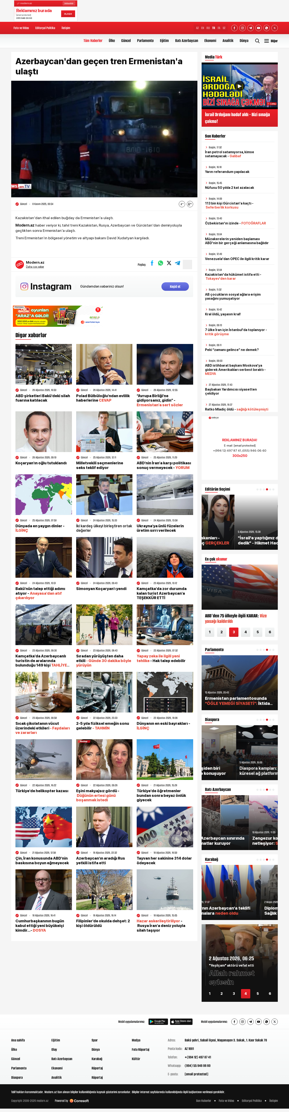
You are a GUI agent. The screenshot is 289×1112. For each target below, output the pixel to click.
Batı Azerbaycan (186, 40)
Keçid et (175, 286)
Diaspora (17, 1077)
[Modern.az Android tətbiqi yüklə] (158, 1022)
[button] (257, 489)
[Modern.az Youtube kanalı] (258, 28)
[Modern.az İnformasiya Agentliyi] (27, 1022)
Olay (54, 1049)
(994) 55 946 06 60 (198, 1065)
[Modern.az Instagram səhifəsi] (242, 28)
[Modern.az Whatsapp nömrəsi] (266, 28)
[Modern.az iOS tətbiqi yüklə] (181, 1022)
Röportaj (97, 1068)
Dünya (244, 40)
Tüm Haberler (93, 40)
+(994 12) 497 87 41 (198, 1057)
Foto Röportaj (140, 1049)
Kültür (136, 1058)
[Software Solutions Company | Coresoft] (79, 1101)
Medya (136, 1040)
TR (213, 28)
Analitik (228, 40)
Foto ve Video (21, 28)
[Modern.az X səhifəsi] (274, 28)
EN (202, 28)
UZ (224, 28)
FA (219, 28)
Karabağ (97, 1058)
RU (208, 28)
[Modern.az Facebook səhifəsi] (234, 28)
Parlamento (145, 40)
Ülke (112, 40)
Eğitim (164, 40)
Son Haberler (203, 1100)
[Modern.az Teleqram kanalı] (250, 28)
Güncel (126, 40)
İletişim (66, 28)
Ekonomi (210, 40)
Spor (95, 1040)
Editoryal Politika (45, 28)
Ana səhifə (18, 1040)
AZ (197, 28)
